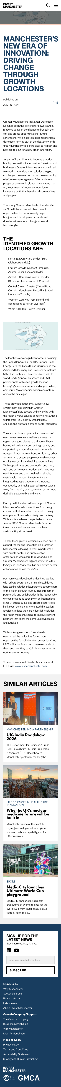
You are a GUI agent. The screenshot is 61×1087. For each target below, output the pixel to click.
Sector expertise (12, 993)
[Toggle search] (48, 5)
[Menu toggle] (56, 5)
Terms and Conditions (15, 1049)
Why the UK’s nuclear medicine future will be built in (28, 814)
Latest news (10, 1003)
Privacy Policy (11, 1044)
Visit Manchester (13, 1028)
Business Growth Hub (15, 1023)
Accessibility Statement (16, 1054)
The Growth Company (15, 1019)
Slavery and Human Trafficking (20, 1058)
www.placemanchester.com (31, 665)
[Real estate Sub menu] (19, 998)
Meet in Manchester (14, 1033)
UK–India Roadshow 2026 (26, 736)
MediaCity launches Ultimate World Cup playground (25, 890)
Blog (55, 102)
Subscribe (18, 970)
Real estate (9, 998)
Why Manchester (13, 988)
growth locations (28, 246)
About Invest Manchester (17, 1007)
